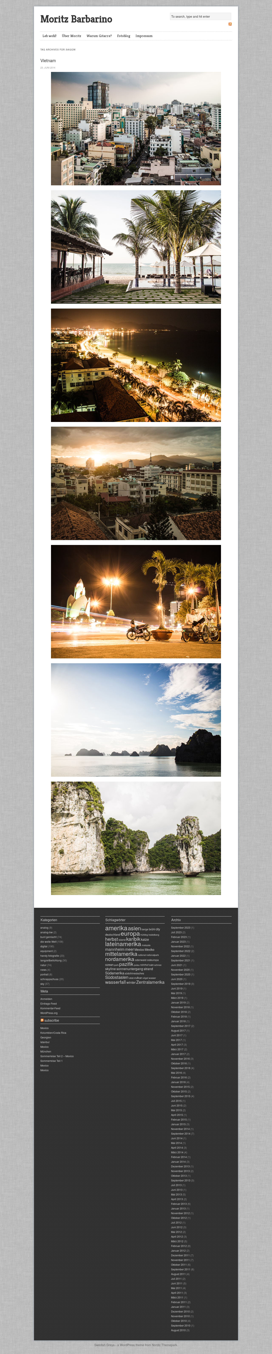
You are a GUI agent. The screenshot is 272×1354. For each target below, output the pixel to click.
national (142, 955)
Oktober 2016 (179, 1063)
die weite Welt (48, 941)
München (45, 1051)
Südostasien (116, 977)
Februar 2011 (179, 1302)
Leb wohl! (49, 35)
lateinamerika (123, 943)
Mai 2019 (176, 993)
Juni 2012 (177, 1227)
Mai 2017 (176, 1040)
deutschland (112, 934)
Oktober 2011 (179, 1264)
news (43, 969)
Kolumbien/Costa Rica (53, 1032)
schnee (158, 965)
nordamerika (119, 958)
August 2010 (178, 1330)
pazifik (126, 963)
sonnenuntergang (129, 968)
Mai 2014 (176, 1143)
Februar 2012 (179, 1246)
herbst (111, 939)
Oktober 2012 (179, 1218)
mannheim (115, 949)
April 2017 (177, 1044)
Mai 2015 (176, 1110)
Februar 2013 (179, 1203)
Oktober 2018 (179, 1012)
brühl (152, 929)
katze (145, 939)
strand (148, 968)
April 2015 (177, 1115)
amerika (116, 927)
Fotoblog (123, 35)
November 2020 (180, 969)
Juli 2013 (176, 1185)
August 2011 (178, 1274)
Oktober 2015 (179, 1091)
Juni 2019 (177, 988)
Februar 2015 (179, 1119)
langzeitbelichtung (51, 960)
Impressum (144, 35)
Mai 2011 (176, 1288)
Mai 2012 (176, 1232)
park (116, 965)
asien (134, 928)
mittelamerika (121, 953)
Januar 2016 (178, 1082)
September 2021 (180, 960)
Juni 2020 (177, 979)
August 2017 (178, 1030)
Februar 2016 (179, 1077)
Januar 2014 (178, 1161)
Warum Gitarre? (99, 35)
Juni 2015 (177, 1105)
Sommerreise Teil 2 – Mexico (57, 1056)
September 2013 (180, 1180)
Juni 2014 (177, 1138)
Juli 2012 (176, 1222)
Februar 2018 (179, 1016)
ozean (109, 964)
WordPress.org (49, 1013)
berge (145, 929)
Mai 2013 (176, 1194)
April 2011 (177, 1292)
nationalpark (152, 955)
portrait (44, 974)
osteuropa (153, 960)
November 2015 (180, 1086)
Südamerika (114, 972)
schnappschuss (49, 979)
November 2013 (180, 1171)
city (158, 929)
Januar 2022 (178, 955)
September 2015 (180, 1096)
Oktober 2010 (179, 1321)
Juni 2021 (177, 965)
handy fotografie (49, 955)
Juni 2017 (177, 1035)
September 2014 (180, 1133)
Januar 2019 (178, 1002)
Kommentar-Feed (50, 1008)
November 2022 (180, 946)
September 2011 (180, 1269)
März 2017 (177, 1049)
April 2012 (177, 1236)
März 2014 (177, 1152)
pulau (137, 965)
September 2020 (180, 974)
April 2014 (177, 1147)
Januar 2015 (178, 1124)
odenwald (140, 960)
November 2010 (180, 1316)
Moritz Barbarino (76, 18)
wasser (152, 977)
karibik (133, 938)
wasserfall (115, 982)
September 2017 (180, 1026)
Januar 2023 (178, 941)
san (151, 965)
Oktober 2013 (179, 1175)
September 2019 (180, 983)
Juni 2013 (177, 1189)
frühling (144, 934)
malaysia (146, 945)
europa (130, 933)
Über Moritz (71, 35)
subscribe (51, 1020)
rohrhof (144, 965)
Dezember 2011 (180, 1255)
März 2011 (177, 1297)
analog (44, 927)
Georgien (45, 1037)
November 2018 (180, 1007)
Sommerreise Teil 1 (51, 1060)
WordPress (127, 1345)
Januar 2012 (178, 1250)
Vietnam (48, 60)
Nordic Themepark (164, 1345)
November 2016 (180, 1058)
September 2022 (180, 951)
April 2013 (177, 1199)
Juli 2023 (176, 932)
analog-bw (46, 932)
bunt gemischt (48, 937)
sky (42, 983)
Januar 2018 (178, 1021)
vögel (145, 977)
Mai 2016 (176, 1072)
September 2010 (180, 1325)
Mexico (44, 1028)
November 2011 (180, 1260)
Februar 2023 (179, 937)
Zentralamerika (150, 982)
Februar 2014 (179, 1157)
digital (43, 946)
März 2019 (177, 997)
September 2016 (180, 1068)
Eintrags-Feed (48, 1003)
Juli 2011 (176, 1278)
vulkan (138, 978)
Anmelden (46, 999)
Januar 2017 (178, 1054)
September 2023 (180, 927)
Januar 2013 (178, 1208)
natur (43, 965)
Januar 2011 (178, 1306)
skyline (110, 968)
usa (131, 978)
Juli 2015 (176, 1100)
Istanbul (45, 1042)
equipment (46, 951)
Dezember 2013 (180, 1166)
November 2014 (180, 1129)
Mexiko (149, 949)
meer (129, 949)
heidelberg (154, 934)
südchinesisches (134, 973)
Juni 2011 (177, 1283)
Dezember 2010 (180, 1311)
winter (131, 982)
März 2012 (177, 1241)
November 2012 (180, 1213)
